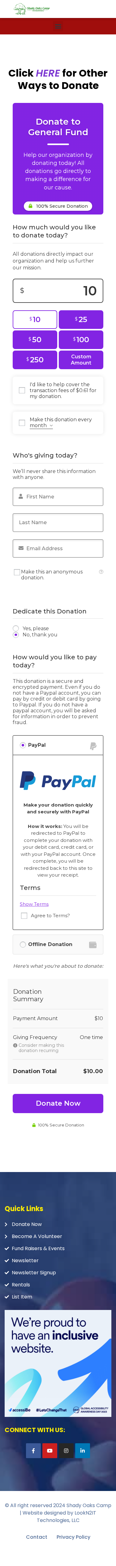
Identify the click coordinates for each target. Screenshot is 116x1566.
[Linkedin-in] (82, 1450)
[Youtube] (49, 1450)
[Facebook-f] (33, 1450)
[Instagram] (66, 1450)
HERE (48, 73)
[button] (58, 26)
